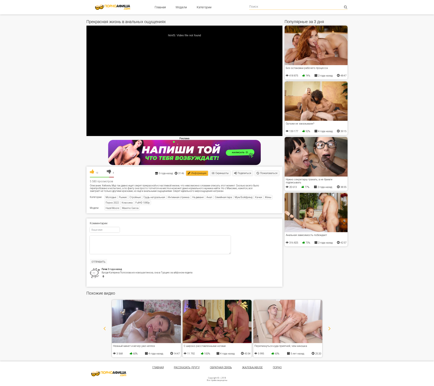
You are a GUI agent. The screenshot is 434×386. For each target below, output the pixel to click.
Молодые (111, 197)
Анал (209, 197)
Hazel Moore (112, 208)
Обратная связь (221, 367)
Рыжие (123, 197)
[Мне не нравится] (109, 173)
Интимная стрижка (178, 197)
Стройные (135, 197)
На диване (198, 197)
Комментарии (98, 223)
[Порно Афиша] (108, 373)
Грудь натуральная (154, 197)
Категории (204, 7)
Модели (181, 7)
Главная (160, 7)
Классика (127, 202)
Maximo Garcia (130, 208)
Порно (277, 367)
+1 (106, 276)
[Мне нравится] (92, 173)
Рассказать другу (187, 367)
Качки (258, 197)
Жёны (268, 197)
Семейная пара (223, 197)
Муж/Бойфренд (243, 197)
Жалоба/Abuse (252, 367)
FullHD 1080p (142, 202)
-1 (110, 276)
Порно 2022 (112, 202)
